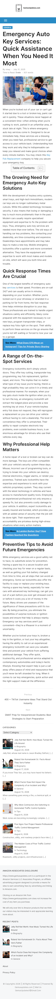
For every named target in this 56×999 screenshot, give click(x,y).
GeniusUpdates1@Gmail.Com (28, 990)
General (8, 28)
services (11, 287)
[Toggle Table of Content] (39, 168)
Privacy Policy (9, 972)
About (5, 966)
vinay (8, 69)
